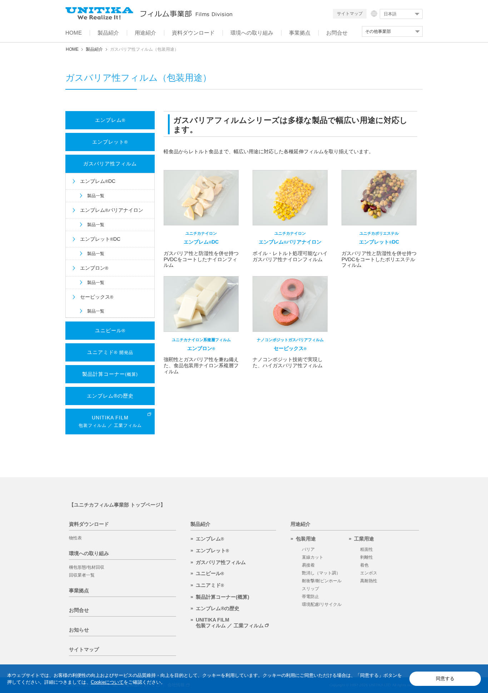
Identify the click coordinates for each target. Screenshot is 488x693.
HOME (72, 49)
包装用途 (306, 539)
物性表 (75, 537)
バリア (308, 549)
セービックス (96, 297)
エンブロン (94, 268)
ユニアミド (110, 352)
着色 (364, 565)
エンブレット (110, 142)
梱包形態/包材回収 (86, 567)
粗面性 (366, 549)
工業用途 (364, 539)
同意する (445, 678)
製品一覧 (95, 195)
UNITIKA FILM (110, 421)
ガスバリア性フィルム (110, 163)
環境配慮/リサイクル (322, 604)
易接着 (308, 565)
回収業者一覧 (82, 575)
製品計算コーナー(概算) (222, 597)
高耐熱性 (368, 580)
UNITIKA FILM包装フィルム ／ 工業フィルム (230, 623)
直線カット (312, 557)
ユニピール (110, 330)
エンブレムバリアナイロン (111, 210)
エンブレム (110, 120)
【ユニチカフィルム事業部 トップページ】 (117, 505)
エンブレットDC (100, 239)
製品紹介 (94, 49)
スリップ (310, 588)
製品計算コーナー (110, 374)
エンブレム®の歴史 (110, 396)
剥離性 (366, 557)
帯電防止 (310, 596)
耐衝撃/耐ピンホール (322, 580)
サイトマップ (350, 13)
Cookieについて (107, 682)
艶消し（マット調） (321, 572)
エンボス (368, 572)
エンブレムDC (97, 181)
